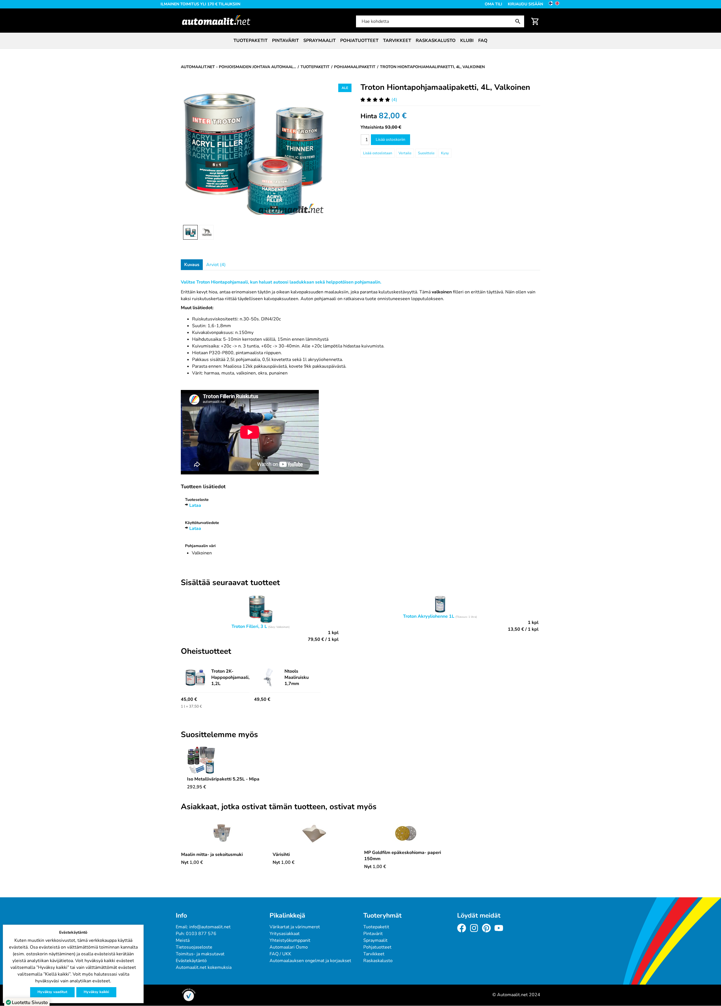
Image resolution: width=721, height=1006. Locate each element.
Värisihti (281, 854)
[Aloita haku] (519, 21)
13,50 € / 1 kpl (523, 629)
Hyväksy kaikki (96, 991)
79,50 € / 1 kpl (323, 639)
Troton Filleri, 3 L (249, 626)
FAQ (483, 40)
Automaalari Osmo (289, 947)
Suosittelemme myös (219, 735)
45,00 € (189, 699)
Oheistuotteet (206, 651)
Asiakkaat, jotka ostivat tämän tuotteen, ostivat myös (279, 807)
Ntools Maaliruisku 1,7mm (296, 677)
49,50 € (262, 699)
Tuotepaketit (250, 40)
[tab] (192, 264)
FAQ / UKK (280, 954)
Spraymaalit (319, 40)
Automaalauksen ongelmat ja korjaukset (310, 961)
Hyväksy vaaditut (52, 991)
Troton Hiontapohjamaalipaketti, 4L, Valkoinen (445, 87)
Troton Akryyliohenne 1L (428, 616)
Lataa (195, 505)
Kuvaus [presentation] (191, 265)
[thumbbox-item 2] (206, 232)
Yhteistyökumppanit (290, 940)
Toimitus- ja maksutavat (200, 954)
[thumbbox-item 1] (190, 232)
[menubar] (360, 40)
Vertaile (405, 153)
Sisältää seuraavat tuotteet (230, 583)
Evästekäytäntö (191, 961)
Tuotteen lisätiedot (203, 486)
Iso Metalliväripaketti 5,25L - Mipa (223, 779)
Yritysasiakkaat (285, 934)
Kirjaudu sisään (525, 4)
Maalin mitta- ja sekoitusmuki (212, 854)
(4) (394, 100)
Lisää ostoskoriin (390, 139)
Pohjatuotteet (359, 40)
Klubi (467, 40)
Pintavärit (285, 40)
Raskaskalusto (436, 40)
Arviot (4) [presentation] (216, 265)
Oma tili (493, 4)
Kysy (445, 153)
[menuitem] (250, 40)
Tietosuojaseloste (194, 947)
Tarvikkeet (397, 40)
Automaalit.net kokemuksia (204, 967)
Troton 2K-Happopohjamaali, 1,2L (230, 677)
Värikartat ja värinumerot (295, 927)
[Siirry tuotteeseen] (223, 761)
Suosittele (426, 153)
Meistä (183, 940)
